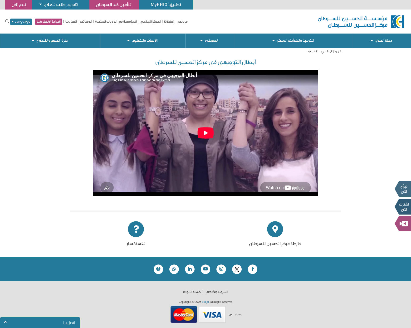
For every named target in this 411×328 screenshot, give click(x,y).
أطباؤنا (169, 21)
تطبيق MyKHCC (166, 4)
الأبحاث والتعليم (144, 41)
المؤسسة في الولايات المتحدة (116, 21)
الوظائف (86, 21)
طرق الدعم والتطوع (52, 41)
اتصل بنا (71, 21)
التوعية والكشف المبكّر (295, 41)
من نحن (182, 21)
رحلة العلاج (383, 41)
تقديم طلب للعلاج (61, 4)
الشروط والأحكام (217, 292)
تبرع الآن (402, 188)
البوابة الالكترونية (49, 21)
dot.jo (205, 302)
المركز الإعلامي (150, 21)
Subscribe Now (402, 206)
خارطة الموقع (192, 292)
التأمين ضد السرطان (114, 4)
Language (22, 22)
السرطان (211, 41)
